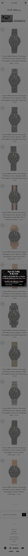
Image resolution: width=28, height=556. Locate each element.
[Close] (26, 269)
